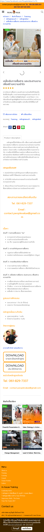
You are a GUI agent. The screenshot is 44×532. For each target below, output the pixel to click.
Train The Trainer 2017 (8, 501)
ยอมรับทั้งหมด (27, 528)
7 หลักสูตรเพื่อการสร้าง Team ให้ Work (13, 496)
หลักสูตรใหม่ (36, 119)
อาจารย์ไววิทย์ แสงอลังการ (13, 348)
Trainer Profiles (6, 480)
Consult (4, 478)
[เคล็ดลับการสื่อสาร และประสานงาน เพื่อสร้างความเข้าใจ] (22, 47)
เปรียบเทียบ (27, 114)
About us (4, 470)
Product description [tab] (12, 138)
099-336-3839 (33, 4)
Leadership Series (7, 490)
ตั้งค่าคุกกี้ (16, 528)
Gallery (4, 483)
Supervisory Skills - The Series (11, 498)
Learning (4, 475)
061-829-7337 (24, 203)
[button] (41, 12)
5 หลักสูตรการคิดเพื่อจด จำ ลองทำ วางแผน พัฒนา (17, 493)
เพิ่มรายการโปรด (11, 114)
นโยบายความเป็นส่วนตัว (15, 525)
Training (14, 119)
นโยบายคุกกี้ (29, 525)
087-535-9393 (25, 7)
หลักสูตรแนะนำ (25, 119)
